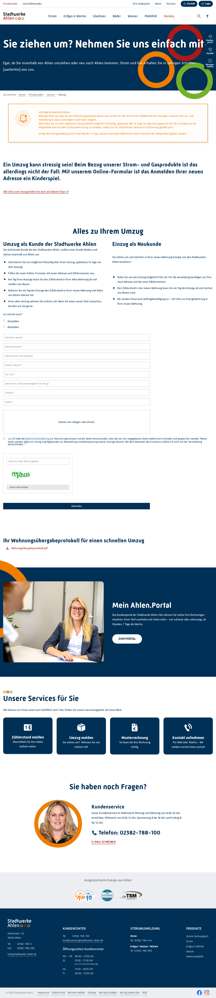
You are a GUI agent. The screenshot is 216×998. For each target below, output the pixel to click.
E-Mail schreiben (104, 841)
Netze (158, 3)
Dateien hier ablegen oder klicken (77, 422)
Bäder (117, 16)
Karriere (171, 3)
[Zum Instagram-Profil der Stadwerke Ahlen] (206, 993)
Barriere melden (76, 992)
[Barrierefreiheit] (207, 16)
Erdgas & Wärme (75, 16)
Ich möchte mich (13, 314)
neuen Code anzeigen (19, 487)
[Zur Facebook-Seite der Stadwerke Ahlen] (199, 993)
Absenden (76, 506)
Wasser (133, 16)
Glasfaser (99, 16)
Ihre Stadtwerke (141, 3)
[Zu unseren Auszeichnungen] (84, 895)
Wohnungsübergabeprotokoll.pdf (29, 548)
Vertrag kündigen (108, 992)
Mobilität (151, 16)
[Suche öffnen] (199, 16)
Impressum (43, 992)
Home (22, 94)
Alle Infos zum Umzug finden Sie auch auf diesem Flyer (34, 191)
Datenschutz (58, 992)
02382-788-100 (76, 936)
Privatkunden (10, 3)
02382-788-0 (20, 943)
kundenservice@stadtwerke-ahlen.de (83, 940)
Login (207, 3)
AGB (144, 992)
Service (169, 16)
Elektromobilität (194, 956)
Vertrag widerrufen (130, 992)
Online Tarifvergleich (197, 936)
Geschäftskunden (32, 3)
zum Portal (127, 639)
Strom (52, 16)
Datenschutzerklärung (37, 438)
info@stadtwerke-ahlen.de (22, 954)
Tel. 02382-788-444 (141, 940)
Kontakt (191, 3)
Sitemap (92, 992)
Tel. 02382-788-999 (141, 950)
